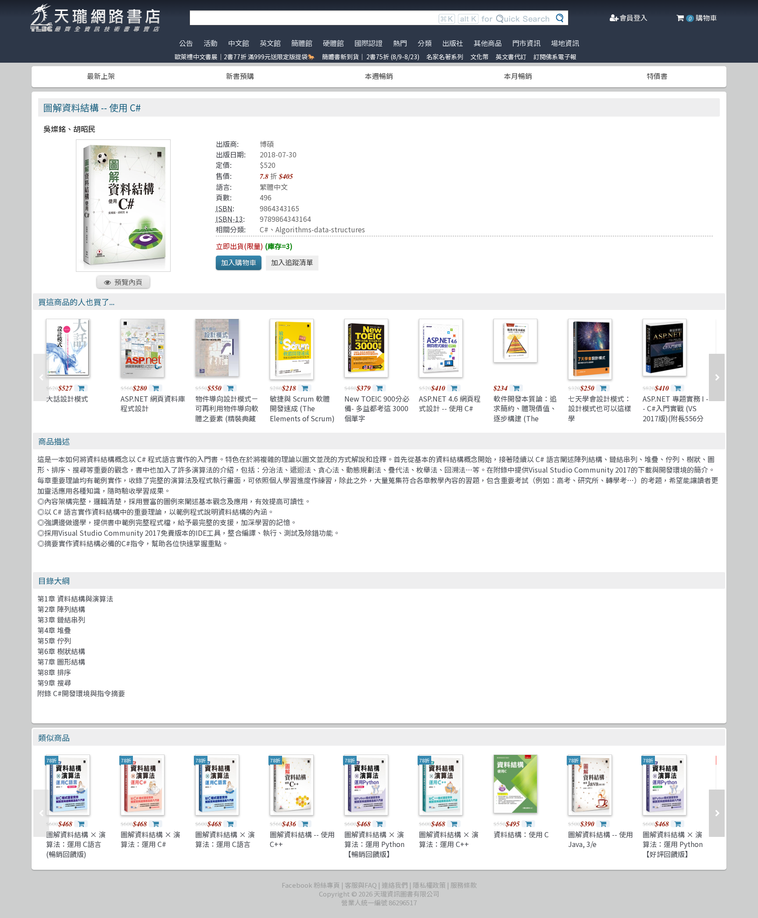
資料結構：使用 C (521, 834)
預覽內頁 (128, 282)
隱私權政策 (429, 885)
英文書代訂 (511, 56)
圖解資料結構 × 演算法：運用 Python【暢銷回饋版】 (374, 844)
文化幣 (479, 56)
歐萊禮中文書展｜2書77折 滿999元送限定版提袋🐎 (245, 56)
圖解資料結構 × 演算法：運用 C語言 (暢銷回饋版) (76, 844)
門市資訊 (526, 43)
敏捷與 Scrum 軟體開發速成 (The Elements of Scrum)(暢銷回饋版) (302, 413)
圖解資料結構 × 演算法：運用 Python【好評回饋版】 (673, 844)
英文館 (270, 43)
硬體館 (333, 43)
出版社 (452, 43)
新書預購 (240, 76)
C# (264, 229)
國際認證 (368, 43)
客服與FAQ (361, 885)
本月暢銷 (518, 76)
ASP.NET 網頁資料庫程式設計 (153, 403)
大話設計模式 (67, 398)
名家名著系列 (444, 56)
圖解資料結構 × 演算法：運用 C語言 (225, 839)
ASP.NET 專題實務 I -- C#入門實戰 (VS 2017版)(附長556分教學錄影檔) (675, 413)
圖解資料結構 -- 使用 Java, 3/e (600, 839)
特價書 (657, 76)
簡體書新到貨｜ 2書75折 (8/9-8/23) (370, 56)
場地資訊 (565, 43)
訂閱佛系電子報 (554, 56)
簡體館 (301, 43)
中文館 (238, 43)
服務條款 (464, 885)
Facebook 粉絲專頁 (311, 885)
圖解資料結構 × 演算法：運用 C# (150, 839)
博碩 (267, 144)
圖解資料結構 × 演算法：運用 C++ (449, 839)
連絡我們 (395, 885)
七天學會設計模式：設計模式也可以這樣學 (599, 408)
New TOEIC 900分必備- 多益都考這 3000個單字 (376, 408)
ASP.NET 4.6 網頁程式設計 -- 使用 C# (450, 403)
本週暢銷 (379, 76)
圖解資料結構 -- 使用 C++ (302, 839)
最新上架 (101, 76)
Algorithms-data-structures (320, 229)
